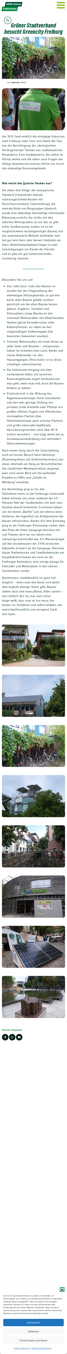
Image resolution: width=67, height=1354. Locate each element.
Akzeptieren (33, 1322)
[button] (62, 1289)
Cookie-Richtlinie (22, 1348)
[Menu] (61, 5)
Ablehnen (33, 1331)
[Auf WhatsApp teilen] (12, 1037)
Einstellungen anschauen (33, 1340)
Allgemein (16, 1029)
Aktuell (6, 1029)
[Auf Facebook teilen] (5, 1037)
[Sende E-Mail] (19, 1037)
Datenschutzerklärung (41, 1348)
